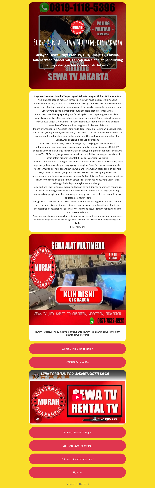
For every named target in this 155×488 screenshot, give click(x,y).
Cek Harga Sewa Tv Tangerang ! (77, 458)
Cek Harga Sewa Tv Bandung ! (77, 445)
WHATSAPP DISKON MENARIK (77, 348)
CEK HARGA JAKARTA (77, 362)
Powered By (76, 484)
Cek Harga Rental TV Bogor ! (77, 432)
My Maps (77, 472)
